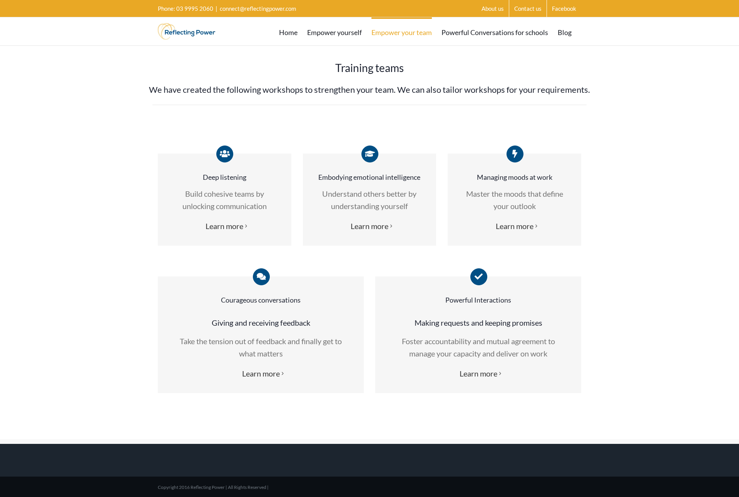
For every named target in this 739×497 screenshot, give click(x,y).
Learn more (224, 226)
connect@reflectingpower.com (258, 8)
